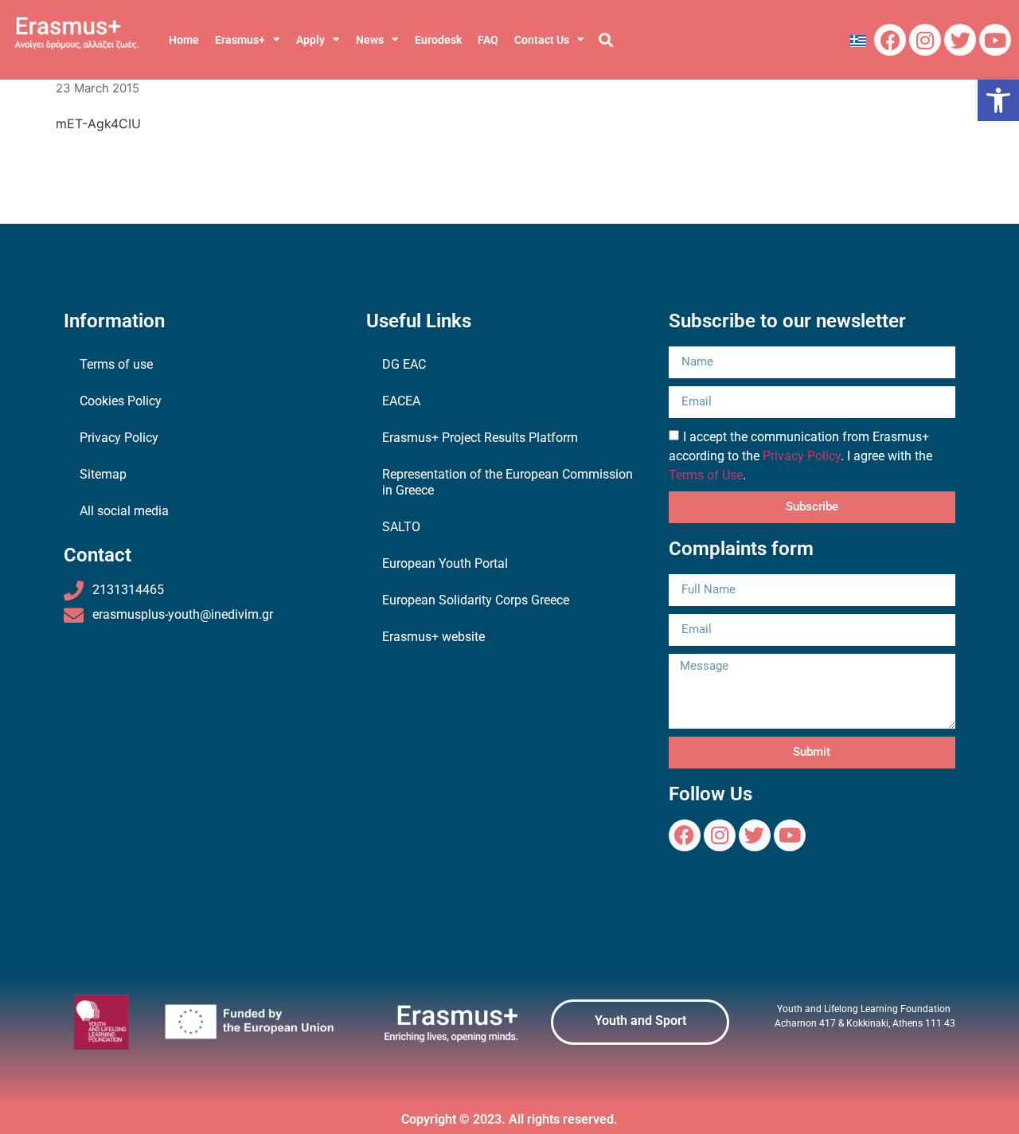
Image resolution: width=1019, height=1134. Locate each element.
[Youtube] (995, 40)
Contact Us (541, 39)
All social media (124, 510)
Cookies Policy (121, 401)
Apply (310, 39)
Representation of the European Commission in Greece (507, 482)
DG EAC (404, 364)
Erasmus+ (240, 39)
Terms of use (116, 364)
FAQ (488, 39)
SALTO (401, 526)
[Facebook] (890, 40)
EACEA (401, 401)
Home (184, 39)
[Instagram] (925, 40)
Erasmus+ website (433, 636)
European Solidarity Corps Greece (475, 600)
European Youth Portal (445, 563)
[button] (998, 100)
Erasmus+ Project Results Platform (480, 437)
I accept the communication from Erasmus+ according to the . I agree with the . (800, 456)
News (370, 39)
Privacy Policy (119, 437)
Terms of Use (706, 475)
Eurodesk (438, 39)
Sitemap (103, 474)
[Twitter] (960, 40)
